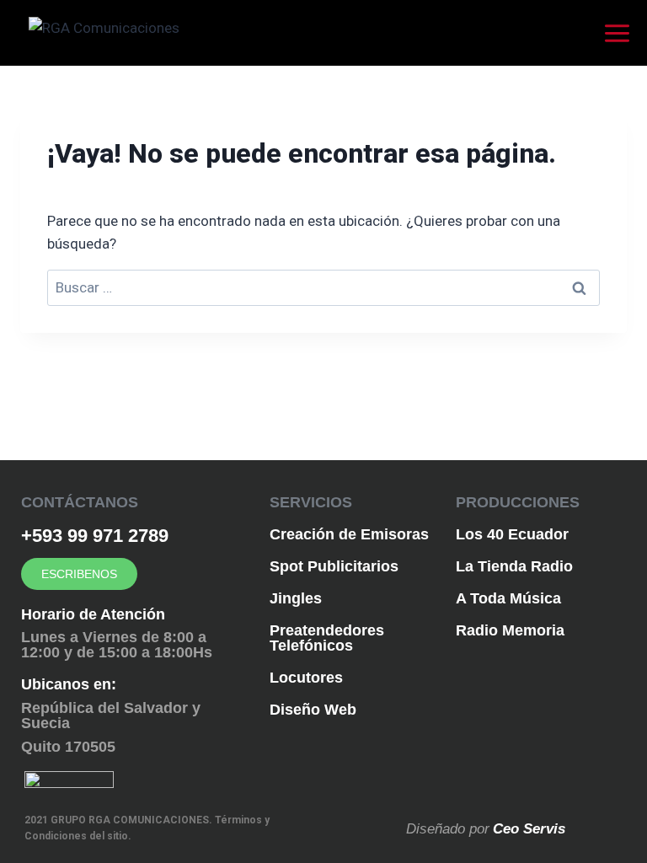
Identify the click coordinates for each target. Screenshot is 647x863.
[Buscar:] (323, 287)
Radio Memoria (510, 630)
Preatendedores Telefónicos (327, 638)
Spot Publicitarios (334, 566)
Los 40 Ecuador (512, 534)
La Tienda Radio (514, 566)
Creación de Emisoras (349, 534)
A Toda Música (508, 598)
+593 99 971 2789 (94, 535)
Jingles (296, 598)
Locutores (306, 677)
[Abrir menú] (621, 32)
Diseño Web (313, 709)
